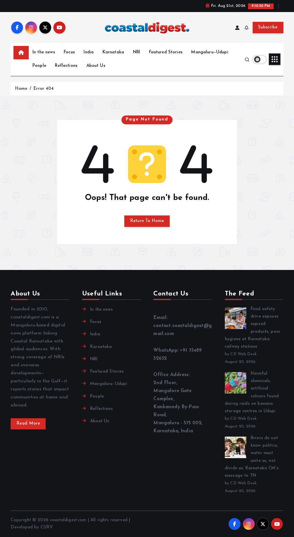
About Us (95, 66)
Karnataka (113, 52)
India (89, 52)
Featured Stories (166, 52)
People (39, 66)
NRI (136, 52)
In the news (43, 52)
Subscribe (268, 27)
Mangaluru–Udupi (209, 52)
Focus (69, 52)
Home (21, 89)
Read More (28, 423)
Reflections (66, 66)
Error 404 (43, 89)
